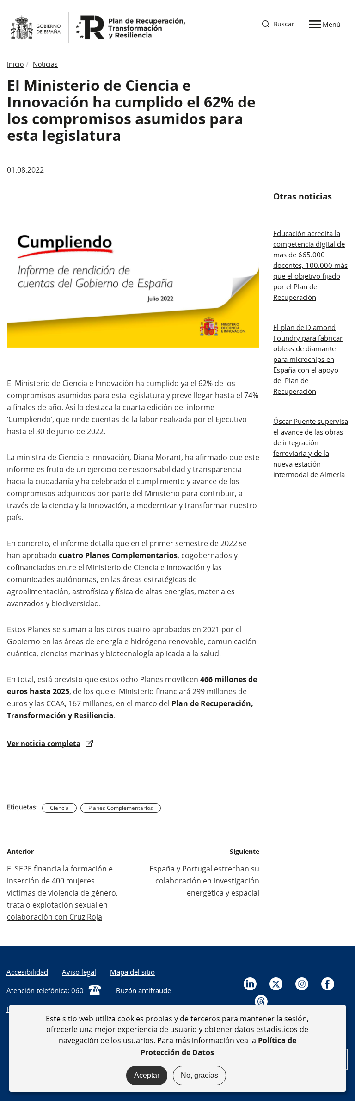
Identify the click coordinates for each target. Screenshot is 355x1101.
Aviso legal (79, 972)
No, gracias (199, 1075)
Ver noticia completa (43, 743)
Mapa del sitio (132, 972)
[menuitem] (79, 972)
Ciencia (59, 808)
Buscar (278, 23)
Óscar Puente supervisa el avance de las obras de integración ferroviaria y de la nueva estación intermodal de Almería (310, 448)
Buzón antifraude (143, 990)
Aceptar (146, 1075)
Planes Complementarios (120, 808)
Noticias (45, 64)
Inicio (15, 64)
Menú (331, 24)
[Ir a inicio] (97, 27)
